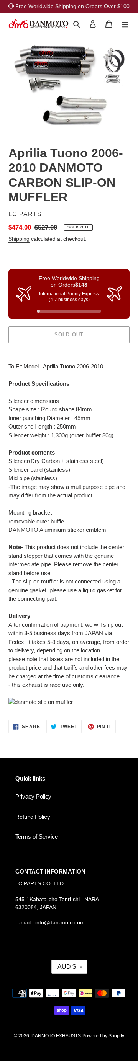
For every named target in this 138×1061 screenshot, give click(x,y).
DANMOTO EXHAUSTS (56, 1035)
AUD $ (67, 966)
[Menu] (125, 24)
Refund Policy (32, 816)
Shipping (19, 239)
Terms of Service (36, 836)
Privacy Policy (33, 796)
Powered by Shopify (103, 1035)
